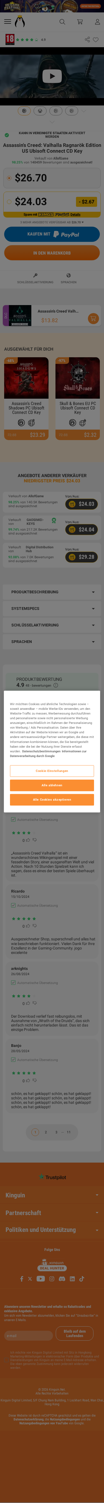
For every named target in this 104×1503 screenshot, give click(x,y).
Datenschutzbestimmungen (41, 751)
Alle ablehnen (52, 785)
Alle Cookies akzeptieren (52, 799)
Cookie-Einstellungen (52, 770)
